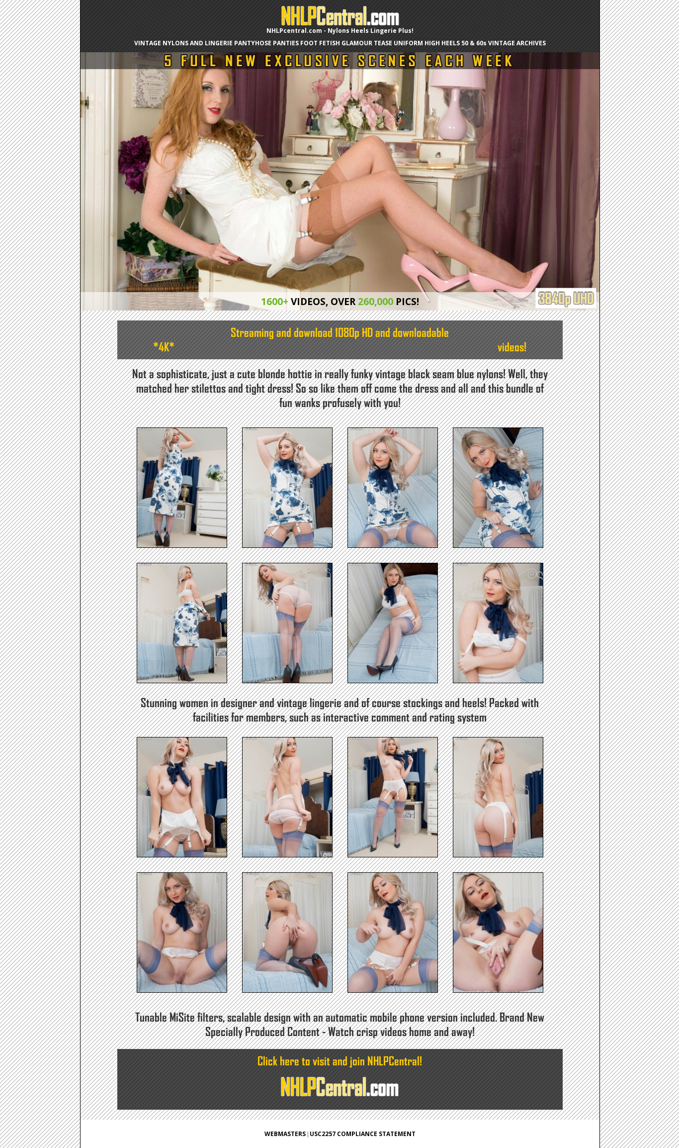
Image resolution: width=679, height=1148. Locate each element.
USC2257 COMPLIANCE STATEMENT (363, 1134)
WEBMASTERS (285, 1134)
